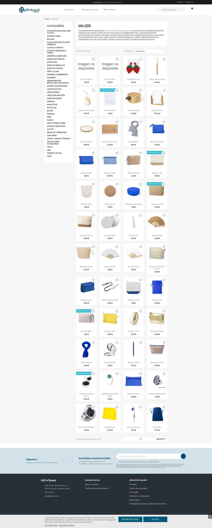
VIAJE (49, 156)
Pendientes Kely (133, 79)
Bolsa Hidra (157, 427)
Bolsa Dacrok (157, 300)
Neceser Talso (86, 204)
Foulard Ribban (86, 362)
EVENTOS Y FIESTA (55, 68)
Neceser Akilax (86, 173)
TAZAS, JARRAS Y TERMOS (58, 138)
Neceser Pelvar (110, 331)
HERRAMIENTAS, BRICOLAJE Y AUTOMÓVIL (58, 82)
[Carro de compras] (191, 10)
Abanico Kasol (157, 235)
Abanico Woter (133, 266)
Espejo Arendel (86, 142)
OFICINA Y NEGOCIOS (56, 126)
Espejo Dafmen (86, 79)
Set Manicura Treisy (109, 142)
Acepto (155, 519)
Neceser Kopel (86, 300)
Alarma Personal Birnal (110, 300)
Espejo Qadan (110, 79)
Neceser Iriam (110, 427)
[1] (183, 456)
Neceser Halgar (110, 173)
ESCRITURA (52, 62)
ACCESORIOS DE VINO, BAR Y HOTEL (59, 32)
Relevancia (151, 51)
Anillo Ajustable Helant (86, 427)
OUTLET (50, 129)
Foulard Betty (134, 142)
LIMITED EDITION (54, 89)
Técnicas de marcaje (89, 10)
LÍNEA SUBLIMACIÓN (56, 95)
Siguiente (161, 439)
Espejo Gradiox (110, 235)
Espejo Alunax (110, 204)
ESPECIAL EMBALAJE (56, 65)
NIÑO (49, 117)
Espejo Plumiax (110, 362)
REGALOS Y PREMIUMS (57, 132)
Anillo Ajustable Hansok (157, 394)
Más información (51, 525)
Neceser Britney (133, 394)
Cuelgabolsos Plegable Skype (110, 395)
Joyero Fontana (133, 110)
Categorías (69, 10)
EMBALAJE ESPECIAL (56, 59)
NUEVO (50, 120)
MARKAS (51, 101)
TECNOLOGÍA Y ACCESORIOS (53, 143)
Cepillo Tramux (133, 331)
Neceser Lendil (133, 300)
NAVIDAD (51, 114)
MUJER (50, 111)
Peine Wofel (133, 235)
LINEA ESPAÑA (53, 92)
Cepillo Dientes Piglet (157, 79)
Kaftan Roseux (109, 110)
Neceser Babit (86, 331)
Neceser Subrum (86, 235)
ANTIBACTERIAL (54, 36)
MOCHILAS (51, 108)
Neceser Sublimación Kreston (157, 267)
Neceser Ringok (133, 173)
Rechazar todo (130, 519)
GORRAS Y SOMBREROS (57, 74)
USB (49, 150)
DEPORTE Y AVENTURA (56, 56)
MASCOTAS (52, 104)
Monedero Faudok (157, 331)
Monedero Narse (86, 266)
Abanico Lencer (110, 266)
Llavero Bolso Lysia (133, 427)
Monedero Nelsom (157, 142)
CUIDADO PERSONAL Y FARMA (56, 52)
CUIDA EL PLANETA (55, 47)
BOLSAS (50, 39)
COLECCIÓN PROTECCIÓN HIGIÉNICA (58, 43)
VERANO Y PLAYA (54, 153)
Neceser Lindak (157, 204)
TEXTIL (50, 147)
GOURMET (51, 78)
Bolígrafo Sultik (133, 362)
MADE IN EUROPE (54, 98)
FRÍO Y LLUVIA (53, 71)
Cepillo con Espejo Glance (86, 395)
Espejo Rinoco (157, 110)
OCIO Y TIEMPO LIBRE (56, 123)
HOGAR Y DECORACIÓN (57, 86)
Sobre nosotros (110, 10)
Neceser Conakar (157, 362)
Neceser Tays (157, 173)
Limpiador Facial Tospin (86, 110)
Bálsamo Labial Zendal (133, 204)
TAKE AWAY (52, 135)
